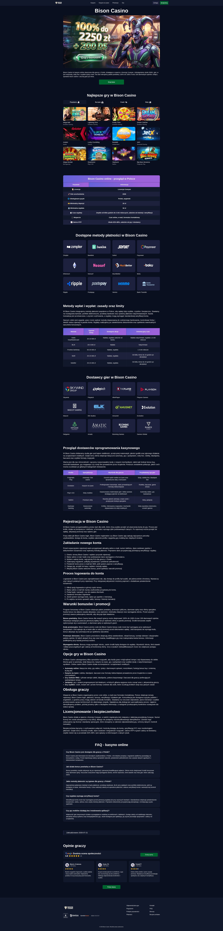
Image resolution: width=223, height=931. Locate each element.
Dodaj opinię (149, 854)
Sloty (147, 102)
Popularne (73, 102)
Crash (122, 102)
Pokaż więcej (111, 887)
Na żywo (98, 102)
